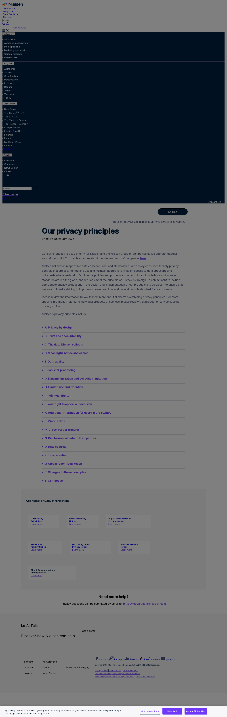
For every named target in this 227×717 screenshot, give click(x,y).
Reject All (172, 711)
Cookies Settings (150, 711)
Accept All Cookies (195, 711)
